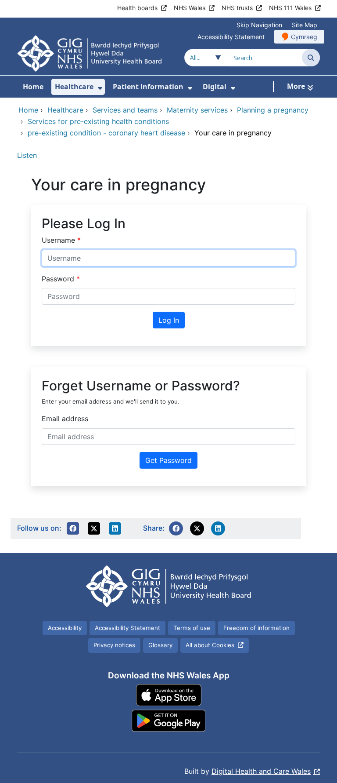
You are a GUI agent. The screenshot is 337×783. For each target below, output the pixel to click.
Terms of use (191, 627)
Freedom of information (256, 627)
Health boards (137, 7)
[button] (72, 528)
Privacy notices (114, 644)
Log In (168, 320)
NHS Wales (189, 7)
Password (59, 278)
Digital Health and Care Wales (261, 771)
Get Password (168, 460)
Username (59, 240)
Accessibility (65, 627)
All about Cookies (210, 644)
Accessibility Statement (231, 36)
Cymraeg (304, 36)
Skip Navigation (259, 25)
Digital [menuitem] (214, 86)
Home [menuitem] (33, 86)
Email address (65, 418)
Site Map (304, 25)
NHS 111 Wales (290, 7)
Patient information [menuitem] (148, 86)
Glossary (160, 644)
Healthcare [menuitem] (74, 86)
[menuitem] (100, 88)
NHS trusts (237, 7)
